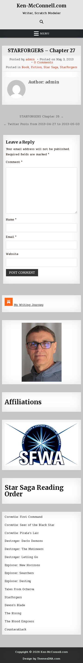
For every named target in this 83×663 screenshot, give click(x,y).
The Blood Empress (19, 621)
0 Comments (43, 62)
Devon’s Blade (15, 605)
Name (11, 219)
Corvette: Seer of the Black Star (29, 525)
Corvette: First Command (23, 517)
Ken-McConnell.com (41, 6)
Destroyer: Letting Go (21, 557)
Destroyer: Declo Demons (24, 541)
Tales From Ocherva (19, 589)
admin (30, 59)
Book (25, 67)
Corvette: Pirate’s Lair (22, 533)
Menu (44, 33)
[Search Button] (41, 21)
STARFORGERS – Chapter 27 (41, 50)
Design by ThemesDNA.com (41, 658)
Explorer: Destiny (18, 581)
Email (11, 237)
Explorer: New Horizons (22, 565)
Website (12, 254)
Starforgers (68, 67)
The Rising (13, 613)
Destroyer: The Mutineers (24, 549)
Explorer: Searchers (19, 573)
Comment (14, 162)
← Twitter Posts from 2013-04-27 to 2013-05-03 (41, 124)
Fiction (36, 67)
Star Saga (51, 67)
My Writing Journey (28, 305)
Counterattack (15, 629)
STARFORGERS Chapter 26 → (42, 116)
